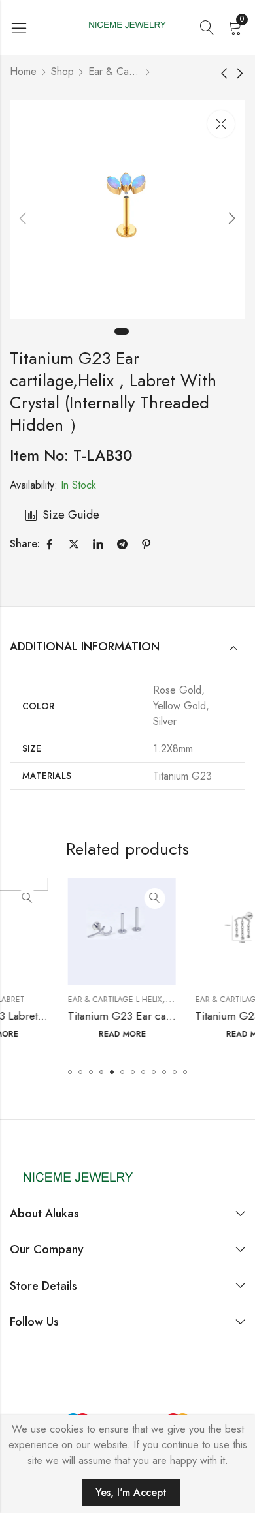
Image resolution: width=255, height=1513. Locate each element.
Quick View (117, 898)
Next (232, 218)
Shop (62, 71)
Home (23, 71)
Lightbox (221, 124)
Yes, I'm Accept (131, 1492)
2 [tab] (137, 331)
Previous (23, 218)
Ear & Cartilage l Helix (114, 71)
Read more (85, 1034)
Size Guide (70, 514)
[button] (70, 1072)
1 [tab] (121, 331)
